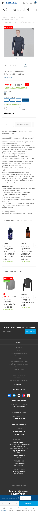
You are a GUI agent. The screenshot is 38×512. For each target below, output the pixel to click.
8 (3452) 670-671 (19, 431)
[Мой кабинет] (31, 3)
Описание (7, 124)
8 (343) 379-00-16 (19, 456)
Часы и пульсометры (19, 375)
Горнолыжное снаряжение (19, 361)
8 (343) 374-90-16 (19, 447)
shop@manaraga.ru (19, 412)
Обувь (19, 358)
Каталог (19, 342)
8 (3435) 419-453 (19, 472)
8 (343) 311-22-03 (19, 419)
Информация (19, 389)
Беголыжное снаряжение (19, 353)
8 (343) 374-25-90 (19, 443)
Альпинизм (19, 356)
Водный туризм (19, 378)
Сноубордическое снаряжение (19, 364)
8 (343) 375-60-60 (19, 451)
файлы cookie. (15, 498)
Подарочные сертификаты (19, 380)
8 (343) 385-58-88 (19, 407)
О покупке (18, 384)
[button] (16, 58)
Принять (25, 498)
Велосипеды (19, 367)
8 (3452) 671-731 (19, 435)
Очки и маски (19, 369)
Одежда (19, 347)
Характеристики (23, 124)
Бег (19, 372)
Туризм (19, 350)
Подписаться (30, 331)
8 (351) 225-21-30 (19, 464)
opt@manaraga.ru (19, 424)
